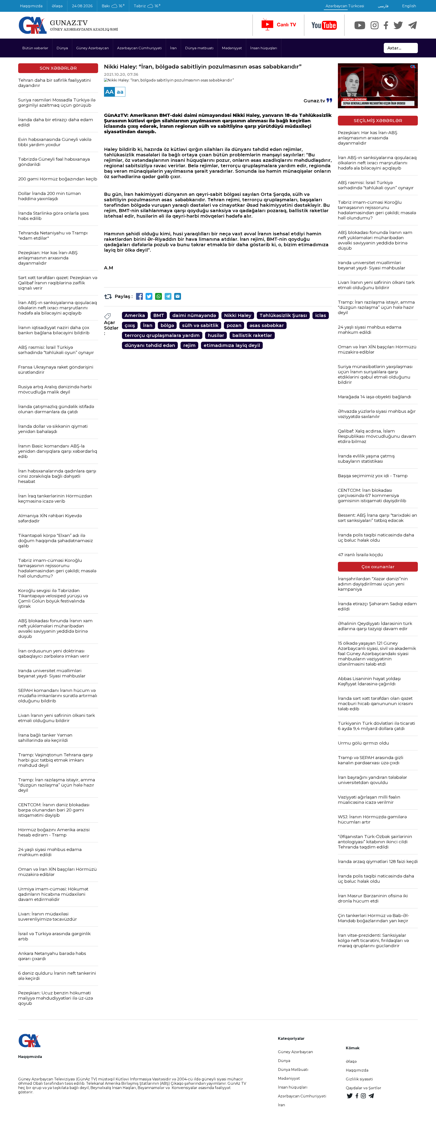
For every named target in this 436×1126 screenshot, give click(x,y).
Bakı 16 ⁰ (113, 6)
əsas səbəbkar (267, 325)
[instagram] (374, 25)
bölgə (167, 325)
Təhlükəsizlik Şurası (283, 315)
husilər (216, 335)
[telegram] (412, 25)
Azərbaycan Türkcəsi (345, 6)
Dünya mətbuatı (199, 48)
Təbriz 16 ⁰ (147, 6)
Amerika (135, 315)
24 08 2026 (82, 6)
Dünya (62, 48)
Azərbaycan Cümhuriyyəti (139, 48)
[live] (278, 25)
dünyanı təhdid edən (150, 345)
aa (120, 92)
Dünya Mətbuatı (293, 1069)
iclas (320, 315)
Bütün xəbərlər (35, 48)
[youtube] (324, 25)
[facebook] (386, 25)
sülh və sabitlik (200, 325)
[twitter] (398, 25)
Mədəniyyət (232, 48)
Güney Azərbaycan (92, 48)
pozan (234, 325)
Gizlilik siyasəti (359, 1079)
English (409, 6)
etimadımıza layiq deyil (232, 345)
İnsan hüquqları (263, 48)
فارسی (383, 6)
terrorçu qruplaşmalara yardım (162, 335)
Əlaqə (57, 6)
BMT (158, 315)
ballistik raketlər (252, 335)
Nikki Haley (237, 315)
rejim (189, 345)
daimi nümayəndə (194, 315)
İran (173, 48)
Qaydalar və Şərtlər (363, 1088)
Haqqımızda (31, 6)
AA (109, 92)
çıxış (130, 325)
